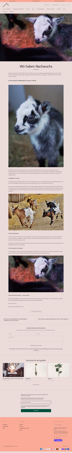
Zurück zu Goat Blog (36, 311)
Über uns (21, 426)
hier (38, 298)
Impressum (5, 424)
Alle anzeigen (36, 384)
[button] (62, 5)
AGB (4, 428)
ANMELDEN (36, 410)
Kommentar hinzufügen (36, 345)
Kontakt (21, 424)
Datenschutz (23, 407)
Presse (21, 430)
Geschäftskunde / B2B (24, 428)
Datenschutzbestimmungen (57, 348)
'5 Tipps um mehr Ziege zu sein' (56, 189)
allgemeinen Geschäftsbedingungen (42, 348)
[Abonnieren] (68, 425)
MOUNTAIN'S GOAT (9, 446)
